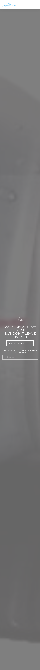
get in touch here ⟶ (20, 343)
